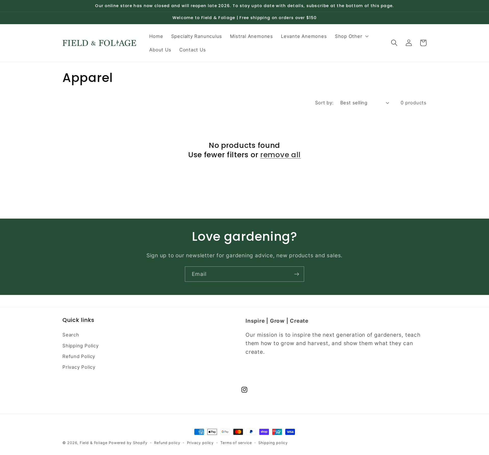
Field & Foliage (93, 442)
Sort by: (324, 102)
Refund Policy (78, 356)
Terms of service (236, 442)
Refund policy (167, 442)
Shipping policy (273, 442)
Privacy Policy (79, 367)
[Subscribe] (296, 274)
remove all (280, 155)
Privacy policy (200, 442)
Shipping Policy (80, 345)
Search (70, 334)
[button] (351, 36)
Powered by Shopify (128, 442)
